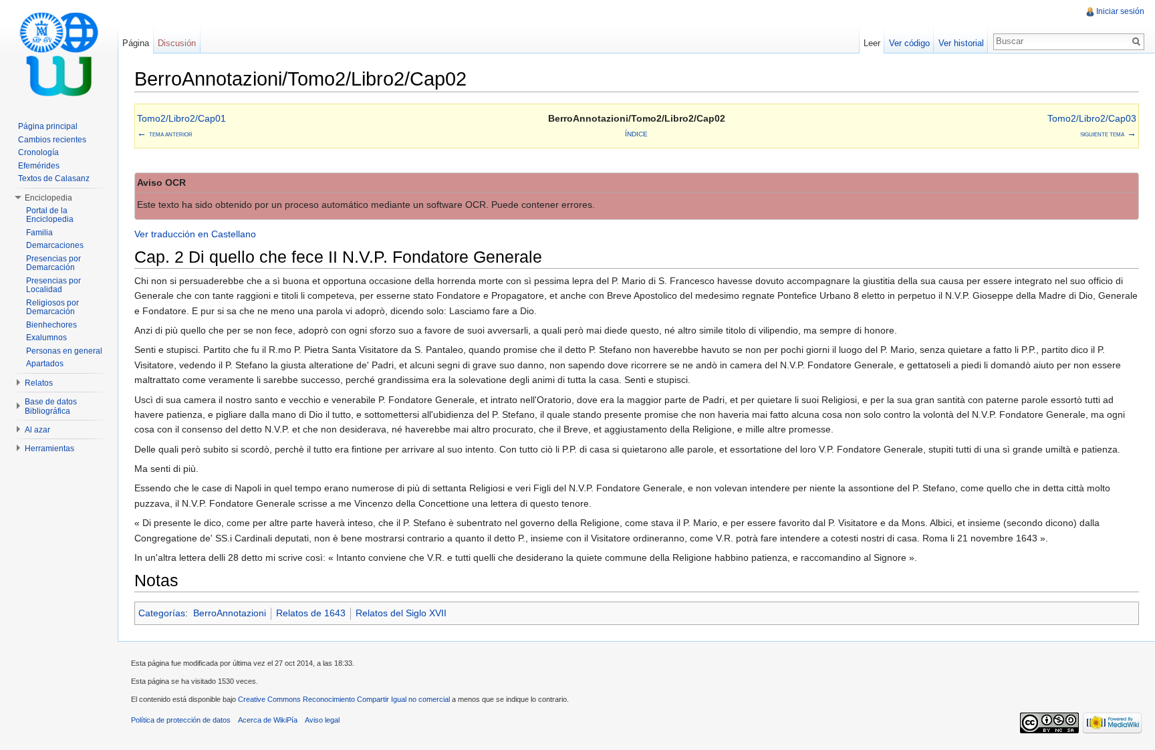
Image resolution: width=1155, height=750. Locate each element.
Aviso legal (322, 720)
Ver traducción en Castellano (195, 234)
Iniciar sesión (1120, 11)
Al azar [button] (37, 429)
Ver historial (961, 43)
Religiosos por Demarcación (52, 307)
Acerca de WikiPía (267, 720)
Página (135, 43)
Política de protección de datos (181, 720)
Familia (39, 232)
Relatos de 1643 (311, 613)
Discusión (177, 43)
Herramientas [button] (49, 448)
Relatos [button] (39, 383)
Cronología (38, 152)
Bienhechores (51, 325)
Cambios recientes (52, 139)
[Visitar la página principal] (58, 53)
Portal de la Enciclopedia (50, 215)
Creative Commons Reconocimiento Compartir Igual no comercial (344, 699)
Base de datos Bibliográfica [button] (51, 406)
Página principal (48, 126)
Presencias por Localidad (53, 285)
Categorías (161, 613)
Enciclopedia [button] (48, 198)
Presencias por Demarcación (53, 263)
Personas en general (64, 351)
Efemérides (38, 165)
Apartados (44, 363)
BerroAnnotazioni (229, 613)
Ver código (909, 43)
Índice (636, 134)
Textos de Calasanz (54, 178)
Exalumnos (46, 337)
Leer (872, 43)
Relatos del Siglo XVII (401, 613)
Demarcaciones (55, 245)
